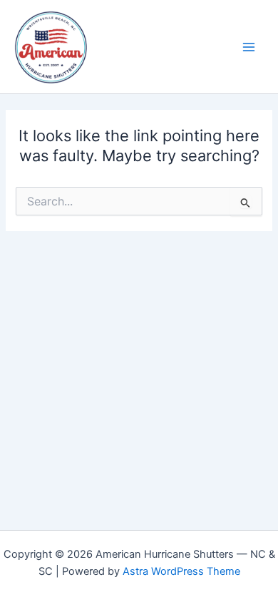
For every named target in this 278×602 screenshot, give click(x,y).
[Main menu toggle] (249, 47)
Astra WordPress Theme (181, 571)
